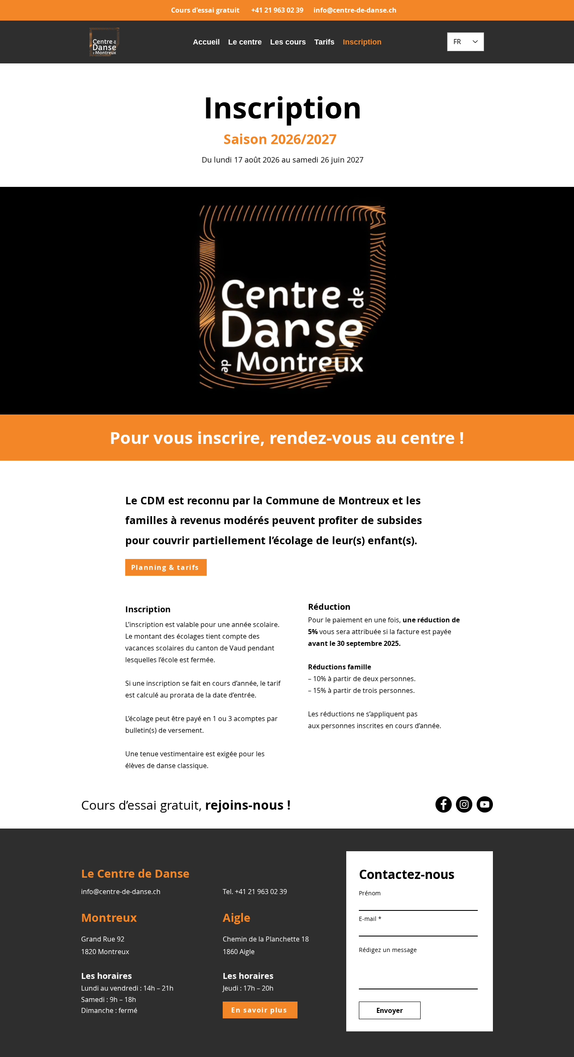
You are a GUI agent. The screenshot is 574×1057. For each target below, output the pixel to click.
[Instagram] (464, 804)
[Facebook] (443, 804)
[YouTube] (485, 804)
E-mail (368, 919)
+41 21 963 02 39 (277, 10)
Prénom (370, 893)
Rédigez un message (388, 950)
